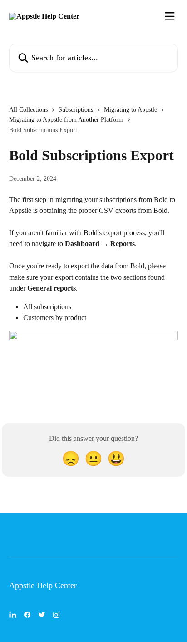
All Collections (28, 109)
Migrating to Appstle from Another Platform (66, 119)
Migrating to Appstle (130, 109)
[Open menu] (170, 16)
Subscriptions (76, 109)
